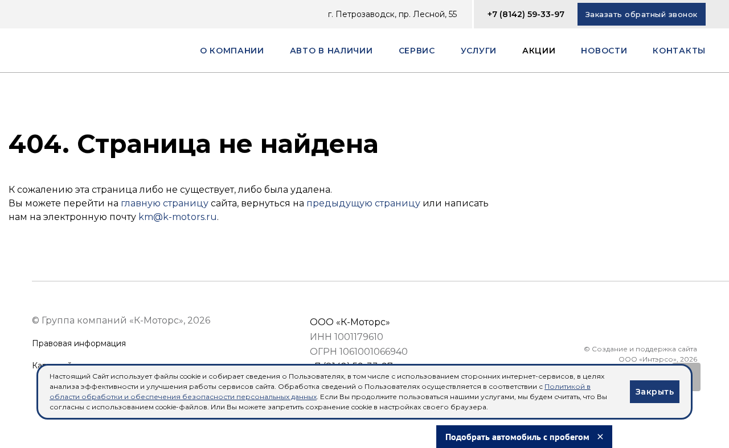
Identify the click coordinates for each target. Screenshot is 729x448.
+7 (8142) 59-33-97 (526, 14)
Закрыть (655, 392)
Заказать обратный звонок (641, 14)
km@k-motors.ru (177, 216)
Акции (539, 50)
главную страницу (164, 203)
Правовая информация (79, 344)
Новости (604, 50)
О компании (232, 50)
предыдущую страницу (363, 203)
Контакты (679, 50)
